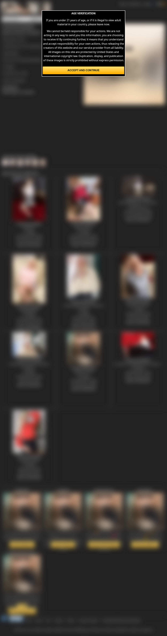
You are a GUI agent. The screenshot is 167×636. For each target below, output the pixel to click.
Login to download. (14, 80)
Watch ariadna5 (63, 544)
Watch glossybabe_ (145, 544)
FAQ (48, 620)
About (38, 620)
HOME (123, 4)
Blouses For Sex (16, 39)
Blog (29, 620)
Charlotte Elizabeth (30, 60)
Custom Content (88, 620)
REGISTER (135, 4)
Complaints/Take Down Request (121, 620)
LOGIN (147, 4)
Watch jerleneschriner (104, 544)
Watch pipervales (22, 544)
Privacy (70, 620)
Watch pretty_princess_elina (20, 609)
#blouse (14, 53)
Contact (58, 620)
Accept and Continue (83, 70)
